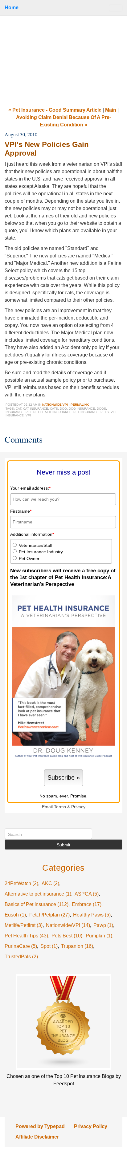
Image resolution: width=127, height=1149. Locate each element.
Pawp (103, 925)
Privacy (78, 807)
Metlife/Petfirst (24, 925)
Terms (60, 807)
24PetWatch (21, 883)
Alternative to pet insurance (38, 894)
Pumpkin (99, 935)
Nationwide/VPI (55, 404)
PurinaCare (21, 946)
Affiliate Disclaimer (37, 1136)
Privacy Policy (90, 1126)
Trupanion (77, 946)
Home (11, 7)
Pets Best (66, 935)
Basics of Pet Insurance (36, 904)
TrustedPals (21, 956)
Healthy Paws (92, 914)
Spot (49, 946)
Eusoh (15, 914)
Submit (63, 844)
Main (110, 110)
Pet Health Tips (26, 935)
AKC (50, 883)
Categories (63, 868)
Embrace (86, 904)
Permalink (80, 404)
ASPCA (87, 894)
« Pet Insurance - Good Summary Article (54, 110)
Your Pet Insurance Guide (63, 59)
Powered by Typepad (40, 1126)
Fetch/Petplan (49, 914)
